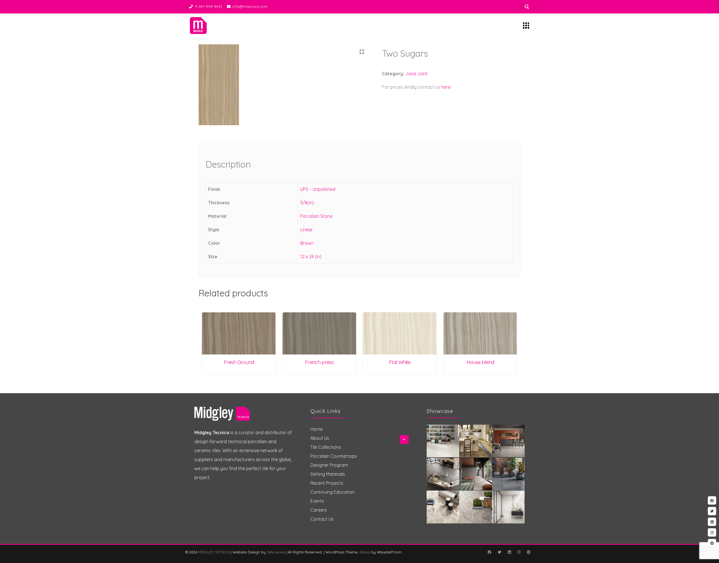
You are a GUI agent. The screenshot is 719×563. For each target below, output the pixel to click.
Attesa (365, 552)
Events (317, 501)
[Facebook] (489, 552)
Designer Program (329, 465)
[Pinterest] (528, 552)
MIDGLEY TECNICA (213, 552)
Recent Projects (326, 483)
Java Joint (416, 73)
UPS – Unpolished (317, 189)
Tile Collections (325, 447)
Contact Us (322, 519)
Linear (306, 229)
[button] (361, 51)
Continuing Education (332, 492)
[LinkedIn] (509, 552)
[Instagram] (518, 552)
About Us (319, 438)
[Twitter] (499, 552)
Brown (306, 243)
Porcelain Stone (316, 216)
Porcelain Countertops (333, 456)
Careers (318, 510)
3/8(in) (307, 202)
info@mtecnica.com (250, 6)
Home (316, 429)
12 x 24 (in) (311, 256)
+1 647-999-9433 (208, 6)
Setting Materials (327, 474)
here (445, 87)
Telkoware (276, 552)
